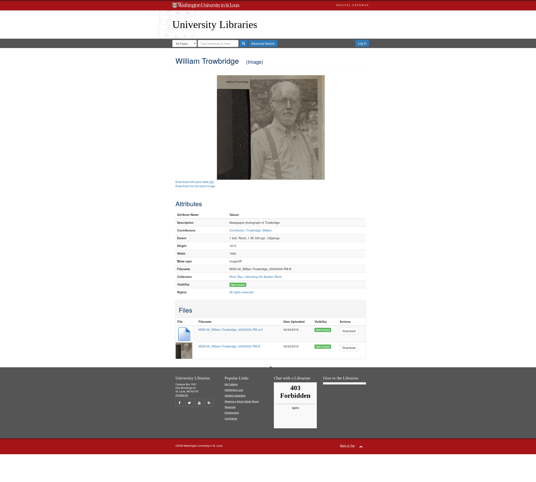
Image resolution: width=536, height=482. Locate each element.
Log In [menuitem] (362, 43)
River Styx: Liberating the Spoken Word (255, 277)
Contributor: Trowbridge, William (250, 230)
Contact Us (181, 395)
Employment (232, 412)
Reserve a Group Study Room (242, 401)
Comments (231, 418)
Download (349, 331)
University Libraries (214, 24)
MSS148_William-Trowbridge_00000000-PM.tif (229, 346)
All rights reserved (241, 292)
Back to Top (347, 446)
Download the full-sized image (195, 186)
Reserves (230, 407)
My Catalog (231, 384)
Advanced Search (263, 43)
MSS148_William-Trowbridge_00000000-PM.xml (230, 329)
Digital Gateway (352, 5)
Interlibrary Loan (234, 390)
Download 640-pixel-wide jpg (194, 182)
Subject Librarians (235, 395)
